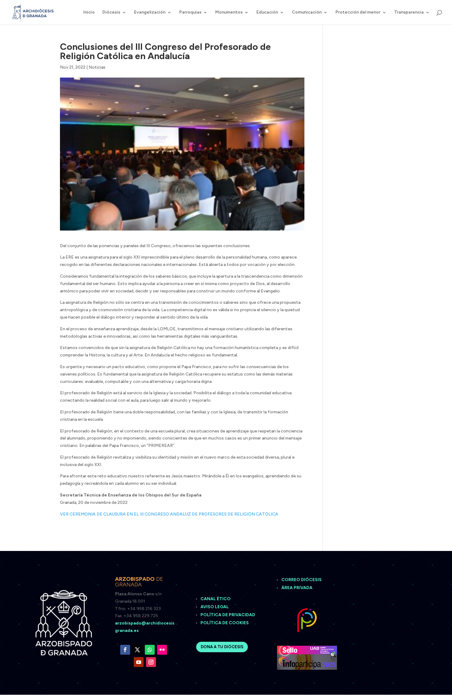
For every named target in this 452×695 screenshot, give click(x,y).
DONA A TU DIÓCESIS (222, 647)
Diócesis (111, 12)
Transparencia (409, 12)
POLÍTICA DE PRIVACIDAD (227, 614)
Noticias (97, 67)
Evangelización (149, 12)
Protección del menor (357, 12)
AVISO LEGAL (215, 606)
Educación (267, 12)
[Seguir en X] (137, 650)
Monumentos (229, 12)
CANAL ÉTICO (216, 598)
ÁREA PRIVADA (296, 587)
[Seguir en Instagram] (151, 662)
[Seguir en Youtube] (139, 662)
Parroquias (190, 12)
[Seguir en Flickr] (162, 650)
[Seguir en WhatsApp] (150, 650)
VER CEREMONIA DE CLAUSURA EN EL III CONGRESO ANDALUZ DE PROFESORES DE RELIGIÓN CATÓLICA (169, 514)
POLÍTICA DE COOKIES (224, 622)
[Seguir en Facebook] (125, 650)
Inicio (89, 12)
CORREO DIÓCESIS (301, 579)
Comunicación (307, 12)
